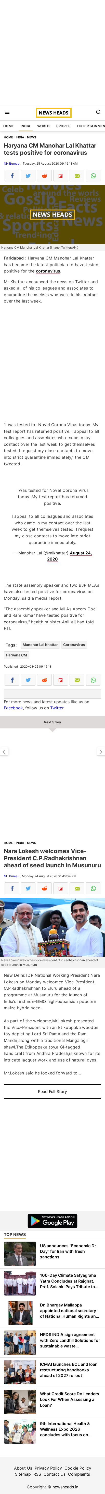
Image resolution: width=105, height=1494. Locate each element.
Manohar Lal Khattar (40, 644)
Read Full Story (52, 1091)
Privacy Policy (48, 1468)
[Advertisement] (52, 52)
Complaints (79, 1474)
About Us (23, 1468)
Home (8, 126)
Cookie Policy (77, 1468)
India (26, 126)
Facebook (13, 707)
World (43, 126)
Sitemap (23, 1474)
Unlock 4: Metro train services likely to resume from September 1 (101, 751)
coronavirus (48, 271)
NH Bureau (11, 163)
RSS (37, 1474)
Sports (63, 126)
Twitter (57, 707)
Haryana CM (16, 655)
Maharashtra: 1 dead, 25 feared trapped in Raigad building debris (4, 751)
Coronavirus (74, 644)
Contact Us (54, 1474)
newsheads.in (65, 1486)
